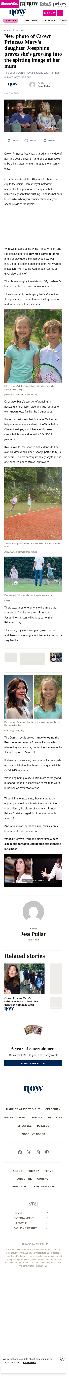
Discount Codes (33, 1134)
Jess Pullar (44, 86)
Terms (49, 1171)
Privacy (33, 1171)
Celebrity (49, 20)
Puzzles (43, 1125)
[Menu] (5, 12)
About (17, 1171)
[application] (33, 116)
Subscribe (24, 1179)
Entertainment (15, 1117)
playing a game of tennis (43, 253)
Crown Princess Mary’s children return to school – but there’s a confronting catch (21, 1001)
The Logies (31, 20)
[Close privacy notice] (62, 1358)
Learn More (29, 1362)
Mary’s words (25, 401)
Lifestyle (24, 1125)
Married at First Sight (23, 1109)
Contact (43, 1179)
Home (7, 30)
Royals (20, 30)
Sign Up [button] (51, 13)
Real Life (55, 1117)
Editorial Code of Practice (33, 1186)
